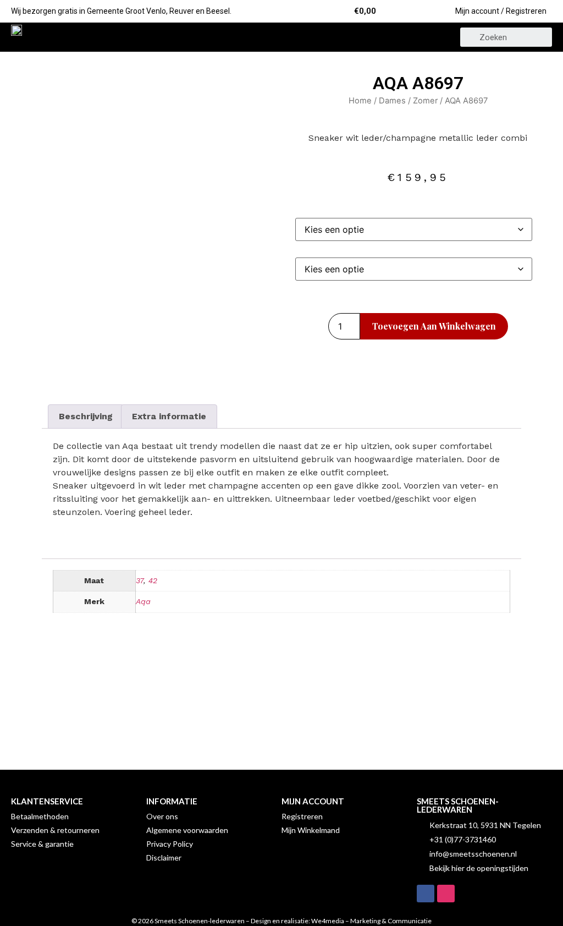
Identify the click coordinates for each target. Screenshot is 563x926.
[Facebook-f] (425, 893)
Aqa (143, 601)
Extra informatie (169, 416)
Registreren (302, 816)
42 (152, 580)
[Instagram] (446, 893)
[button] (281, 37)
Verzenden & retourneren (55, 830)
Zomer (425, 101)
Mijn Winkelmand (311, 830)
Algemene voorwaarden (187, 830)
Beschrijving (86, 416)
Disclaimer (163, 857)
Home (360, 101)
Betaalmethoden (40, 816)
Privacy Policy (169, 843)
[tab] (86, 416)
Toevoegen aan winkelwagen (434, 326)
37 (139, 580)
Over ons (162, 816)
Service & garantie (42, 843)
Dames (392, 101)
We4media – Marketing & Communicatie (371, 921)
